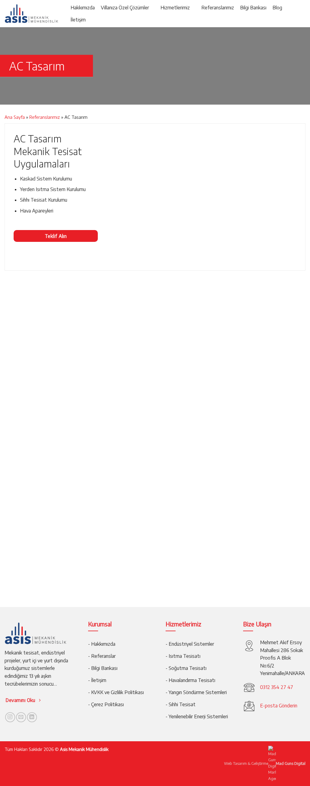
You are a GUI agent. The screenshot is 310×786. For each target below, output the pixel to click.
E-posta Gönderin (278, 706)
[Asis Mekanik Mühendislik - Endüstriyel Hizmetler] (31, 13)
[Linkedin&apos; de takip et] (32, 717)
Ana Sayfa (15, 117)
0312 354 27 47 (276, 687)
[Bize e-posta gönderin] (21, 717)
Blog (277, 8)
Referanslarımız (217, 8)
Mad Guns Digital (290, 763)
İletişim (78, 20)
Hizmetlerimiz (175, 8)
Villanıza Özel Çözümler (125, 8)
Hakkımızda (83, 8)
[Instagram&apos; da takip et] (10, 717)
